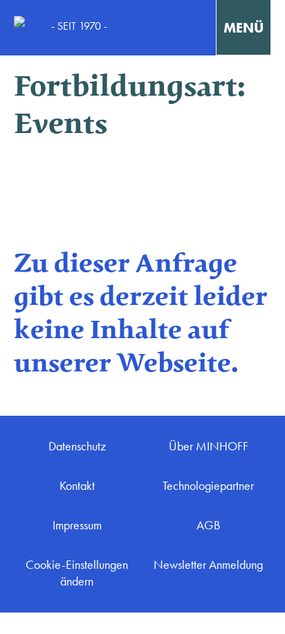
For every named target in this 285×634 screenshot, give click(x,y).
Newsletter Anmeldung (208, 564)
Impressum (77, 525)
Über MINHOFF (208, 446)
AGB (208, 525)
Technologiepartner (208, 485)
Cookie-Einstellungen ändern (77, 573)
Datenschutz (77, 446)
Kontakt (77, 485)
